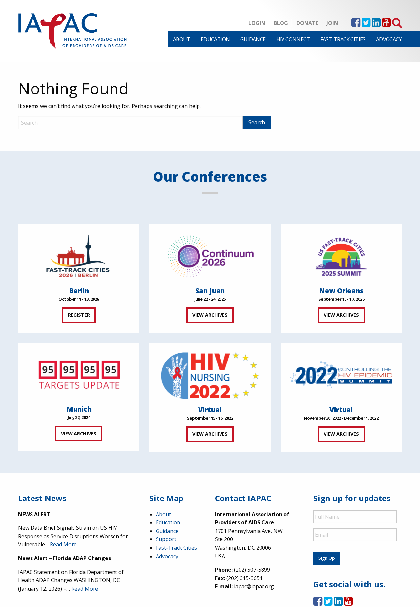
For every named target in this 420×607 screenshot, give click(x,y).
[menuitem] (182, 39)
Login (256, 23)
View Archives (210, 315)
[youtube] (386, 24)
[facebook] (355, 24)
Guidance (252, 39)
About (181, 39)
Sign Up (326, 558)
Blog (281, 23)
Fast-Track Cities (343, 39)
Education (215, 39)
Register (79, 315)
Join (332, 23)
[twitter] (366, 24)
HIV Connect (293, 39)
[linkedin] (376, 24)
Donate (307, 23)
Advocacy (389, 39)
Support (166, 539)
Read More (63, 544)
